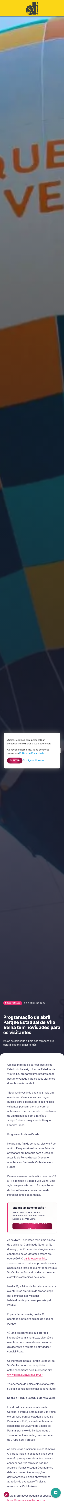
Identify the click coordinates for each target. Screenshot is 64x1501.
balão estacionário (35, 1258)
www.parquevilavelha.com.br (25, 1374)
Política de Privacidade (31, 753)
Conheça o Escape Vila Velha (32, 1226)
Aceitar (15, 760)
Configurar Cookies (33, 760)
